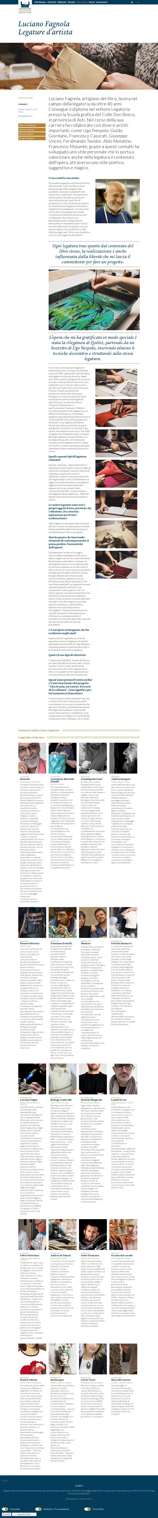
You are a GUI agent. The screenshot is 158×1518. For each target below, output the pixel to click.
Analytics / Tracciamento (56, 1509)
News (92, 2)
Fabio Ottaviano (29, 1255)
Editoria (61, 2)
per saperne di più (84, 1498)
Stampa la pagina (26, 138)
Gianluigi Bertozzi (91, 779)
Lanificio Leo (119, 1100)
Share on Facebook (27, 125)
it (136, 2)
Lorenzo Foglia (29, 1100)
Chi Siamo (40, 2)
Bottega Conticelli (60, 1100)
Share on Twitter (26, 130)
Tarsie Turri (88, 1380)
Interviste (82, 2)
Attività (51, 2)
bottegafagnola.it (25, 116)
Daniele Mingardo (91, 1100)
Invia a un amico (26, 134)
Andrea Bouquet (121, 779)
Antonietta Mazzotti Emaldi (62, 780)
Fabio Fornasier (90, 1255)
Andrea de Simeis (60, 1255)
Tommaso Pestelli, (61, 943)
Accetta (6, 1514)
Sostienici (102, 2)
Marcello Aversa (120, 1380)
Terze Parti (98, 1509)
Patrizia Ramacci (121, 943)
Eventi (71, 2)
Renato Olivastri (30, 943)
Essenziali (15, 1509)
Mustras (86, 943)
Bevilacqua (57, 1380)
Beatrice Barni (28, 1380)
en (139, 2)
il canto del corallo (122, 1255)
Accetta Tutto (24, 1514)
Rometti (25, 779)
